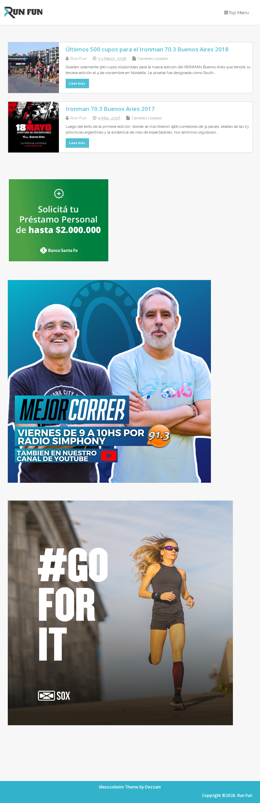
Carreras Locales (153, 58)
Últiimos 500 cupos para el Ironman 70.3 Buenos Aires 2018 (147, 49)
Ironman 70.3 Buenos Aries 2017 (110, 109)
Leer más (77, 83)
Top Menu (238, 12)
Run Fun (78, 58)
